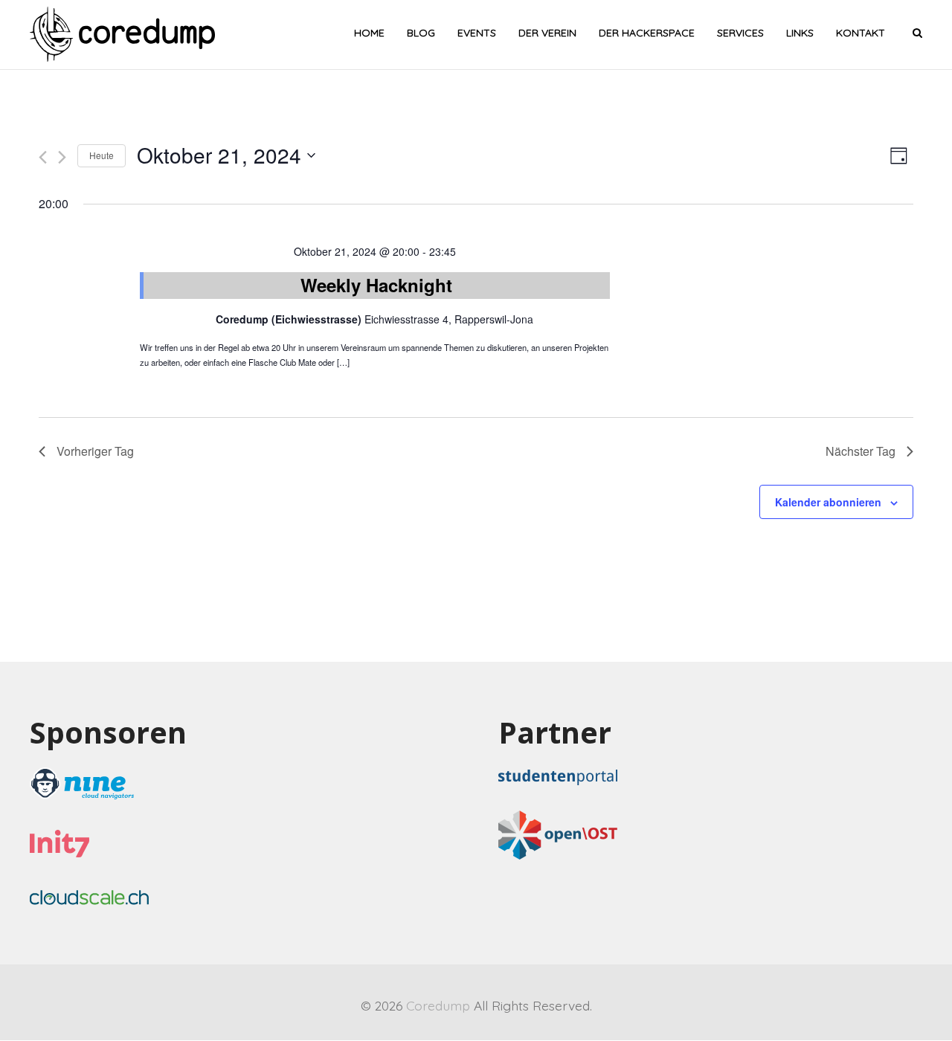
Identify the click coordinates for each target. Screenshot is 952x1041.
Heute (101, 155)
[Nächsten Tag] (62, 157)
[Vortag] (43, 157)
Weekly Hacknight (376, 284)
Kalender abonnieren (828, 501)
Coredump (438, 1005)
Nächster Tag (860, 451)
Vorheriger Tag (95, 451)
